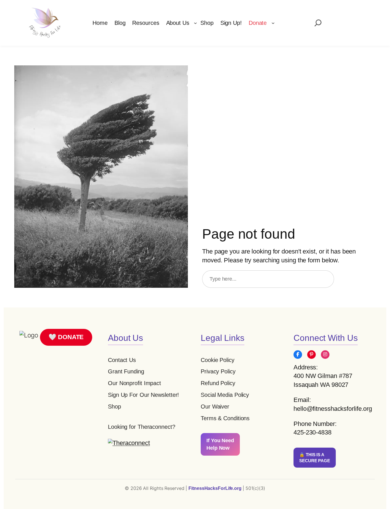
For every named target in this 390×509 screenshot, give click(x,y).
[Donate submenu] (273, 23)
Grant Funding (126, 371)
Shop (114, 406)
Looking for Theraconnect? (141, 427)
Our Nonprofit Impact (134, 383)
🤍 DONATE (66, 337)
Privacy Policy (218, 371)
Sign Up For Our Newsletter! (143, 395)
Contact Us (122, 360)
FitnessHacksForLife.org (215, 488)
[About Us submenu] (195, 23)
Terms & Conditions (225, 418)
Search (357, 279)
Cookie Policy (217, 360)
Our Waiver (215, 406)
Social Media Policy (225, 395)
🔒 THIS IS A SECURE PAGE (314, 457)
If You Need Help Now (220, 444)
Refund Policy (218, 383)
